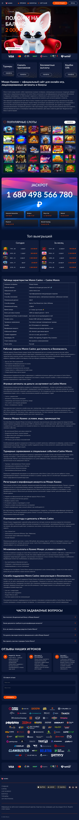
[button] (2, 3)
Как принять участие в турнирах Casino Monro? (19, 641)
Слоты (4, 789)
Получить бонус (14, 48)
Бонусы (5, 794)
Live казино (6, 791)
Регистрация (60, 3)
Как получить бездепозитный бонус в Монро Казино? (21, 617)
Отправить (10, 697)
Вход (73, 3)
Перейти (9, 73)
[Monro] (9, 3)
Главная (5, 786)
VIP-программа (7, 799)
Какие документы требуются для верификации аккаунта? (22, 623)
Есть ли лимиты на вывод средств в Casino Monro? (20, 629)
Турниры (5, 796)
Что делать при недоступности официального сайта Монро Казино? (26, 635)
